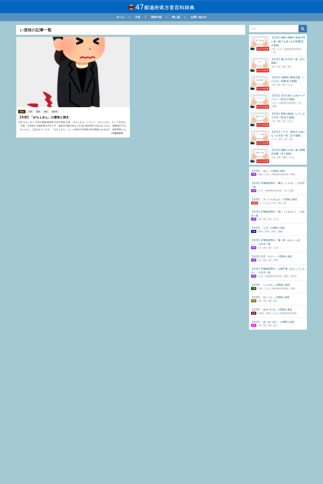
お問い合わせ (199, 17)
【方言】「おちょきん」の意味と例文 (43, 117)
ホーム (120, 17)
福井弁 (55, 112)
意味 (38, 112)
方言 (137, 17)
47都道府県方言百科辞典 (123, 133)
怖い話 (176, 17)
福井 (22, 112)
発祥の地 (156, 17)
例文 (46, 112)
